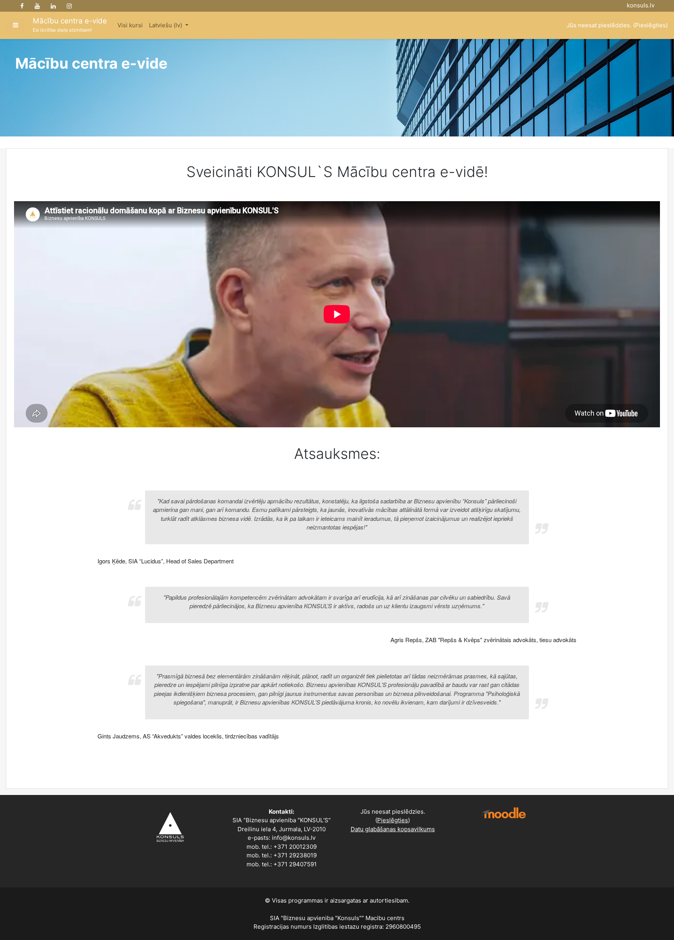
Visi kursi (130, 25)
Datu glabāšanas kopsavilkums (393, 829)
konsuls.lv (640, 5)
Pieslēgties (650, 25)
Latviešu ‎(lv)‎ (166, 25)
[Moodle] (504, 813)
